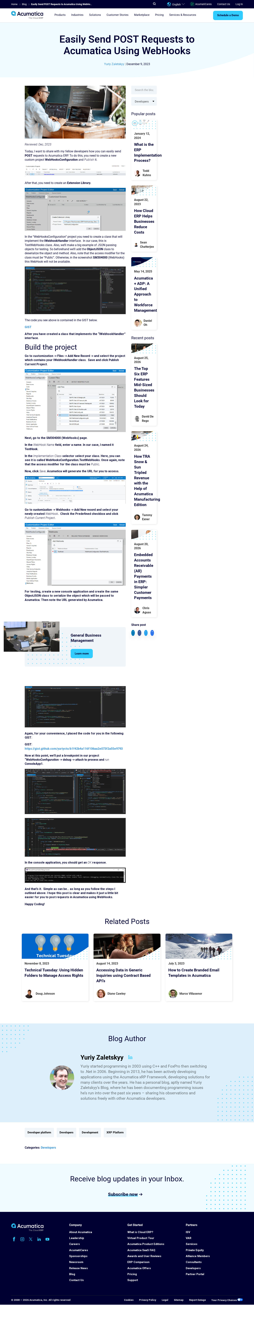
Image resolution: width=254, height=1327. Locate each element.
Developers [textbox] (142, 101)
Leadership (76, 1238)
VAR (188, 1238)
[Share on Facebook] (139, 633)
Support (132, 1280)
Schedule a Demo (228, 15)
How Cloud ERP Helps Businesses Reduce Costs (144, 221)
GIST (28, 327)
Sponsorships (78, 1256)
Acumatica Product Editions (145, 1244)
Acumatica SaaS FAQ (141, 1250)
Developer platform (39, 1132)
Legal (165, 1300)
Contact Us (223, 4)
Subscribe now (123, 1194)
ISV (188, 1232)
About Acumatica (80, 1232)
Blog (72, 1274)
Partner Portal (195, 1274)
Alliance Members (198, 1256)
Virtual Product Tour (140, 1238)
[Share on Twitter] (146, 633)
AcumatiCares (203, 4)
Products (60, 15)
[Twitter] (30, 1239)
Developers (66, 1132)
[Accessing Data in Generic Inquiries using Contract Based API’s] (127, 946)
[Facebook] (14, 1239)
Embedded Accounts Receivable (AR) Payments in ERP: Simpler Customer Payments (143, 576)
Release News (78, 1268)
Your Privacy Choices (224, 1300)
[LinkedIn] (130, 1057)
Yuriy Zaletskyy (114, 64)
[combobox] (144, 101)
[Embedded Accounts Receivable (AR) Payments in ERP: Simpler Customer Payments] (144, 534)
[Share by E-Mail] (152, 633)
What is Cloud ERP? (140, 1232)
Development (90, 1132)
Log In (239, 4)
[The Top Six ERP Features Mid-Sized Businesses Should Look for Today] (144, 348)
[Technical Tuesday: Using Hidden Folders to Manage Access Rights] (55, 946)
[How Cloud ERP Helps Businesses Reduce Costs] (144, 190)
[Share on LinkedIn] (133, 633)
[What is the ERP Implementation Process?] (144, 124)
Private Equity (195, 1250)
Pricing (159, 15)
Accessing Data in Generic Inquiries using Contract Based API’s (123, 975)
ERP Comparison (138, 1262)
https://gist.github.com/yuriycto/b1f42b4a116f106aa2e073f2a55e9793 (74, 748)
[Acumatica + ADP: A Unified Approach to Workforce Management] (144, 262)
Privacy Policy (147, 1300)
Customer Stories (117, 15)
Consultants (194, 1262)
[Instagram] (22, 1239)
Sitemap (179, 1300)
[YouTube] (47, 1239)
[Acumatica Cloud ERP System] (27, 1230)
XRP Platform (115, 1132)
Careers (74, 1244)
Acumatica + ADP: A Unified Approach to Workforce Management (145, 294)
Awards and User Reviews (144, 1256)
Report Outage (197, 1300)
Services (191, 1244)
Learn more (82, 653)
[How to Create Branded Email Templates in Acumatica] (198, 946)
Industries (77, 15)
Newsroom (76, 1262)
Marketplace (141, 15)
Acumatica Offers (139, 1268)
